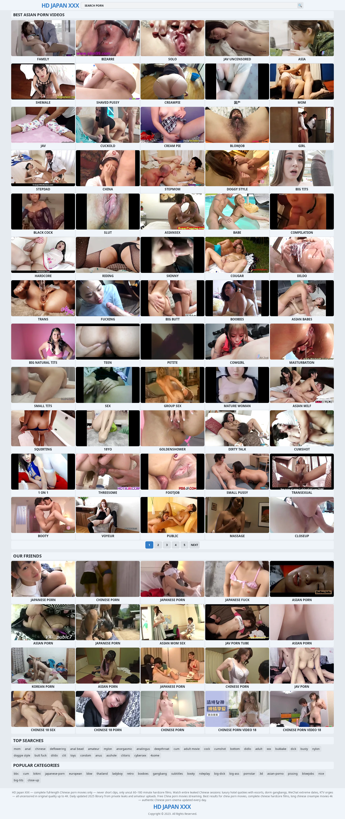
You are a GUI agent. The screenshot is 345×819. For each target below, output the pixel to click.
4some (155, 755)
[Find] (300, 5)
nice (321, 773)
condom (85, 755)
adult (258, 749)
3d (261, 773)
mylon (108, 749)
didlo (247, 749)
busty (304, 749)
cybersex (140, 755)
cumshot (220, 749)
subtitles (177, 773)
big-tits (18, 780)
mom (17, 749)
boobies (143, 773)
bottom (235, 749)
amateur (93, 749)
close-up (33, 780)
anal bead (77, 749)
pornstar (249, 773)
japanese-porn (55, 773)
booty (191, 773)
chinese (40, 749)
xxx (269, 749)
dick (293, 749)
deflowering (58, 749)
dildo (54, 755)
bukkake (280, 749)
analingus (143, 749)
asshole (111, 755)
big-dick (219, 773)
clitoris (125, 755)
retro (130, 773)
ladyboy (117, 773)
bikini (37, 773)
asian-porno (275, 773)
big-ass (234, 773)
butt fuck (41, 755)
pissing (293, 773)
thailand (102, 773)
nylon (316, 749)
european (75, 773)
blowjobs (308, 773)
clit (64, 755)
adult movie (192, 749)
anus (98, 755)
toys (73, 755)
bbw (89, 773)
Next (194, 545)
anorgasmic (124, 749)
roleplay (204, 773)
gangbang (160, 773)
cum (176, 749)
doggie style (22, 755)
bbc (16, 773)
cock (207, 749)
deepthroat (161, 749)
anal (28, 749)
